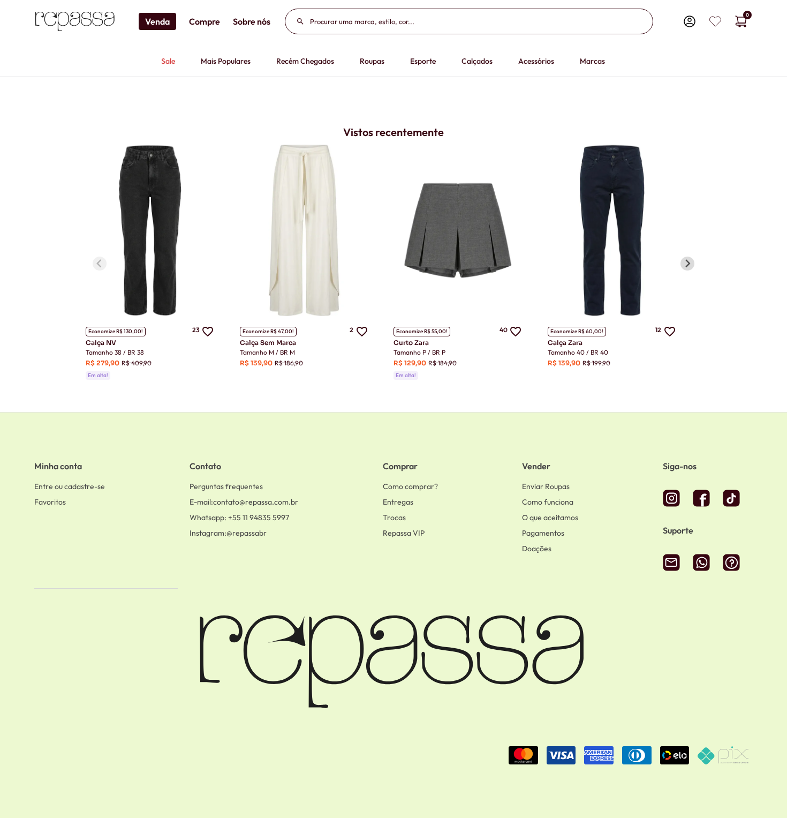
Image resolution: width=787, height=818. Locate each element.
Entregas (398, 502)
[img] (715, 21)
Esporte (423, 61)
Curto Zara (411, 343)
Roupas (372, 61)
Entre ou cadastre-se (69, 486)
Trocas (394, 517)
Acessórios (536, 61)
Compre (204, 21)
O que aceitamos (550, 517)
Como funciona (547, 502)
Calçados (477, 61)
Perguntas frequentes (226, 486)
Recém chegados (305, 61)
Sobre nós (251, 21)
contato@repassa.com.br (244, 502)
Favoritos (50, 502)
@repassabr (228, 533)
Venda (157, 21)
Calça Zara (565, 343)
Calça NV (101, 343)
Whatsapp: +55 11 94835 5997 (239, 517)
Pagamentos (543, 533)
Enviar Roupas (546, 486)
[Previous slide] (100, 264)
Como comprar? (410, 486)
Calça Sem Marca (268, 343)
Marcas (592, 61)
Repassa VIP (404, 533)
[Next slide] (687, 264)
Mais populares (226, 61)
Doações (536, 548)
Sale (168, 61)
